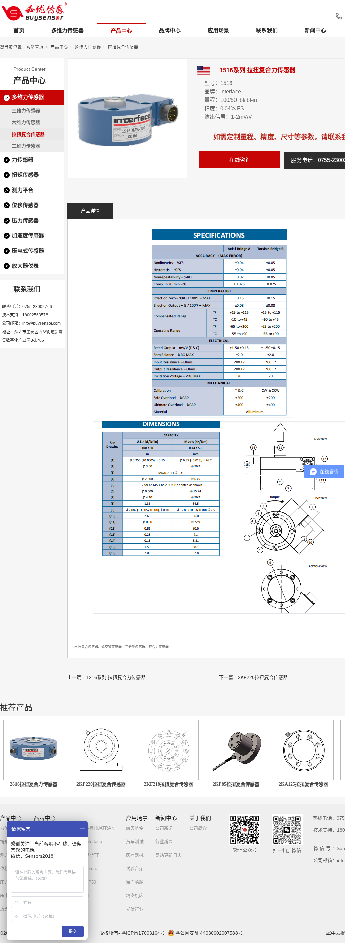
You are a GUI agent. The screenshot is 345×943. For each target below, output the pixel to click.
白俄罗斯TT (87, 855)
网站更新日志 (168, 855)
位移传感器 (25, 205)
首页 (18, 30)
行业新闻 (164, 841)
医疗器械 (135, 855)
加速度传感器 (28, 235)
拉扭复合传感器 (123, 47)
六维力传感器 (26, 122)
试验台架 (135, 868)
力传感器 (22, 160)
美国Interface (89, 841)
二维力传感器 (26, 146)
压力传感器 (25, 220)
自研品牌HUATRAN (95, 828)
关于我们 (200, 818)
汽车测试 (135, 841)
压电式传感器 (28, 251)
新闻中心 (315, 30)
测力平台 (22, 190)
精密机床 (135, 895)
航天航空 (135, 828)
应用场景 (218, 30)
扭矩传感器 (25, 175)
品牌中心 (170, 30)
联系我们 (267, 30)
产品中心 (121, 31)
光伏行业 (135, 909)
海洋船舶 (135, 882)
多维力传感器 (67, 30)
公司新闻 (164, 828)
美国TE (83, 895)
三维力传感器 (26, 110)
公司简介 (198, 828)
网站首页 (35, 47)
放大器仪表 (25, 266)
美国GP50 (86, 882)
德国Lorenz (87, 868)
